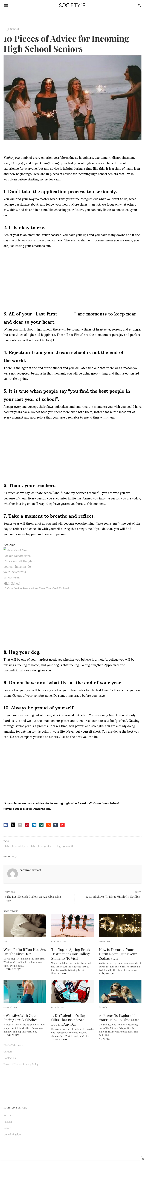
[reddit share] (48, 825)
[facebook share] (6, 825)
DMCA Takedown (13, 1045)
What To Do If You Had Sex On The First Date (25, 951)
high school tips (66, 846)
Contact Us (10, 1058)
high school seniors (41, 846)
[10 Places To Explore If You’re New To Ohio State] (120, 991)
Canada (8, 1121)
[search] (139, 5)
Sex (5, 941)
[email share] (20, 825)
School (103, 1007)
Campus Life (11, 1007)
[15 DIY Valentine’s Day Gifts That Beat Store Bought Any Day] (72, 991)
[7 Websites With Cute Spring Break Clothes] (25, 991)
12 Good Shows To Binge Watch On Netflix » (113, 896)
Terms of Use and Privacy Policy (21, 1064)
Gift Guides (58, 1007)
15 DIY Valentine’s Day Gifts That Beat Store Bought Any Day (68, 1019)
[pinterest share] (27, 825)
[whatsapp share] (41, 825)
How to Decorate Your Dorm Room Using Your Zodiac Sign (118, 954)
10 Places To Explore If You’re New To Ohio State (119, 1017)
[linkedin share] (34, 825)
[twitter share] (13, 825)
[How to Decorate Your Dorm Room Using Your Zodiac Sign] (120, 925)
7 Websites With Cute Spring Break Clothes (20, 1017)
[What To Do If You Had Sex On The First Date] (25, 925)
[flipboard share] (62, 825)
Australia (8, 1115)
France (7, 1128)
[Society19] (72, 5)
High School (11, 29)
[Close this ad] (142, 1158)
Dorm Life (105, 941)
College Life (58, 941)
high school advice (14, 846)
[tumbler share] (55, 825)
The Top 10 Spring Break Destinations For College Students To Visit (71, 954)
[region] (72, 279)
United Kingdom (12, 1134)
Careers (8, 1051)
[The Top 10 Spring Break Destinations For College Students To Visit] (72, 925)
